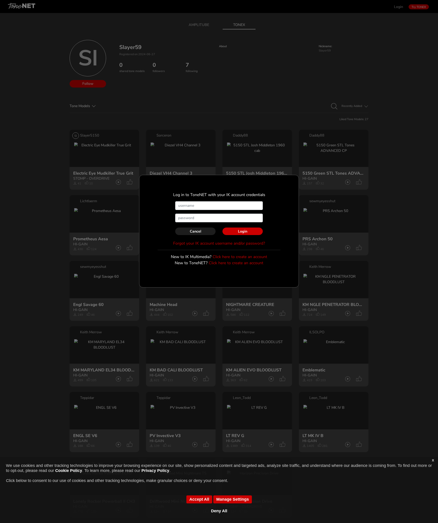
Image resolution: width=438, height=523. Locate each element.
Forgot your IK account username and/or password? (219, 243)
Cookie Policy (68, 470)
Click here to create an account (240, 256)
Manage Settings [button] (232, 499)
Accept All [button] (199, 499)
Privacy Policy (155, 470)
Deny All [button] (219, 511)
